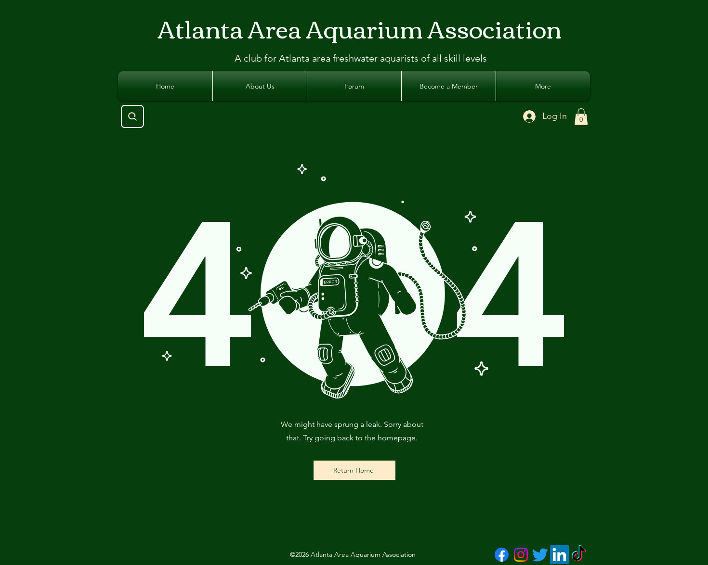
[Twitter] (540, 554)
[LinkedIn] (559, 554)
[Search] (132, 116)
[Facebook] (501, 554)
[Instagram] (520, 554)
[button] (581, 116)
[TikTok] (578, 554)
